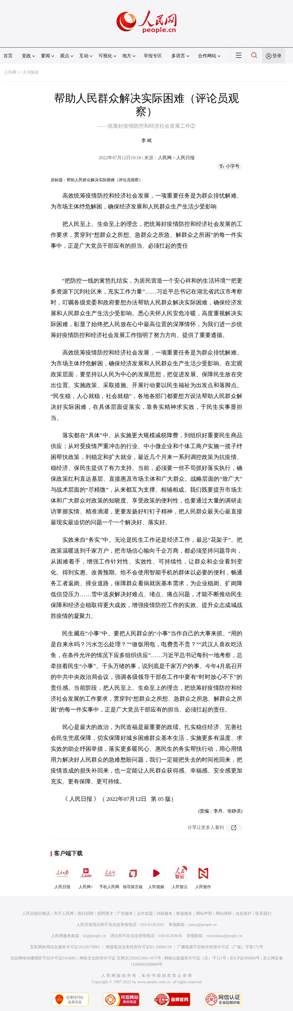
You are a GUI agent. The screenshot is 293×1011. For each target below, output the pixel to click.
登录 (277, 55)
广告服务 (125, 913)
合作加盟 (145, 913)
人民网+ (86, 887)
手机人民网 (109, 887)
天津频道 (31, 72)
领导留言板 (133, 887)
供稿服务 (165, 913)
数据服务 (184, 913)
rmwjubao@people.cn (224, 936)
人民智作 (203, 887)
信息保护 (243, 913)
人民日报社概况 (36, 913)
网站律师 (224, 913)
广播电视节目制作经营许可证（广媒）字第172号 (220, 947)
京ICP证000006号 (244, 958)
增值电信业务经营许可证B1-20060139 (139, 947)
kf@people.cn (94, 936)
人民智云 (180, 887)
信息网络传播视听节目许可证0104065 (43, 958)
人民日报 (62, 887)
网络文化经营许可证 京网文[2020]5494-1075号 (120, 958)
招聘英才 (105, 913)
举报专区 (153, 55)
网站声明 (204, 913)
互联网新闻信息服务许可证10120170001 (65, 947)
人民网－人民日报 (176, 157)
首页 (8, 55)
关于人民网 (64, 913)
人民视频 (156, 887)
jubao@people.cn (203, 925)
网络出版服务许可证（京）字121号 (195, 958)
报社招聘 (86, 913)
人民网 (10, 72)
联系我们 (263, 913)
